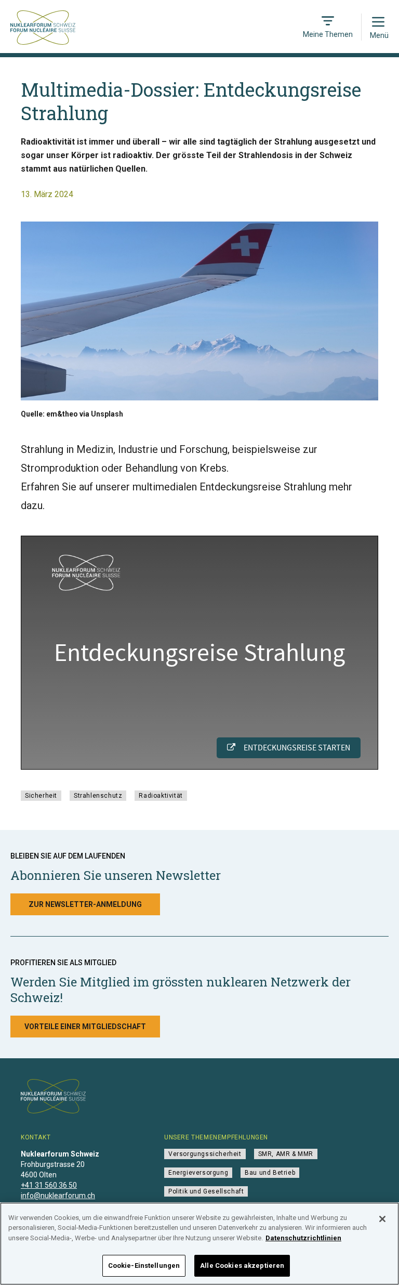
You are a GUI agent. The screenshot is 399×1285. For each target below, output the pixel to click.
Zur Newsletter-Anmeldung (85, 904)
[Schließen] (382, 1219)
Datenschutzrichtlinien (303, 1238)
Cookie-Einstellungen (144, 1265)
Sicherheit (41, 795)
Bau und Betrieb (270, 1172)
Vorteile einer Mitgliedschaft (85, 1026)
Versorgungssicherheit (205, 1154)
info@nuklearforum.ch (58, 1195)
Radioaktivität (160, 795)
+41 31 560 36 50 (49, 1185)
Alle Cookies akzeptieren (242, 1265)
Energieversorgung (198, 1172)
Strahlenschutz (98, 795)
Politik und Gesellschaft (206, 1191)
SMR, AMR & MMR (285, 1154)
